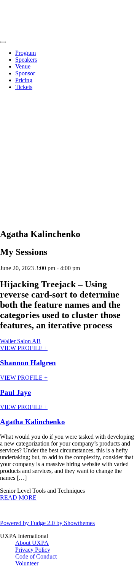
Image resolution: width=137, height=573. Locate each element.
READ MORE (18, 497)
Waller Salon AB (20, 341)
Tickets (23, 87)
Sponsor (25, 73)
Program (25, 52)
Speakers (26, 59)
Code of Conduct (36, 556)
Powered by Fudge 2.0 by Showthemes (47, 523)
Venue (22, 66)
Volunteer (26, 563)
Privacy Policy (32, 549)
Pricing (23, 80)
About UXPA (32, 543)
